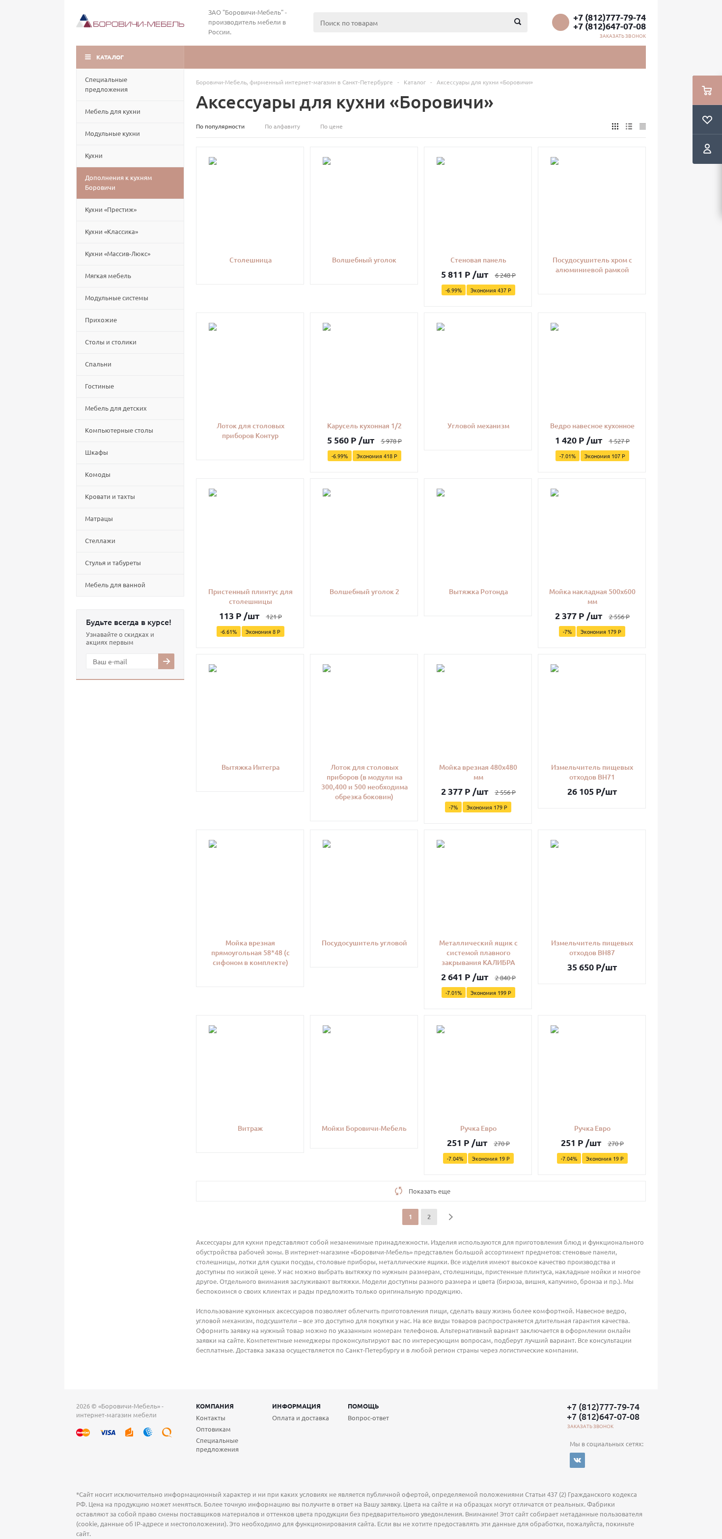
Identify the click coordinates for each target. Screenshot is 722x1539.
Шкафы (96, 452)
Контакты (210, 1417)
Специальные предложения (106, 84)
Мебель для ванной (115, 584)
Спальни (98, 364)
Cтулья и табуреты (113, 562)
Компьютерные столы (119, 430)
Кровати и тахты (110, 496)
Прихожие (101, 319)
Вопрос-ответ (368, 1417)
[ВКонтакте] (577, 1460)
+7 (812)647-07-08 (609, 26)
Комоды (98, 474)
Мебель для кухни (112, 111)
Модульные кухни (112, 133)
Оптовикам (213, 1429)
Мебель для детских (116, 408)
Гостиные (99, 386)
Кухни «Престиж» (111, 209)
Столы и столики (111, 342)
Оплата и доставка (300, 1417)
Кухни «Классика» (111, 231)
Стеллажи (100, 540)
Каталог (110, 57)
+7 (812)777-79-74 (609, 17)
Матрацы (99, 518)
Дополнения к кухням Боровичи (118, 182)
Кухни (94, 155)
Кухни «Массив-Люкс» (117, 253)
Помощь (363, 1406)
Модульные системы (116, 297)
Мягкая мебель (108, 275)
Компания (215, 1406)
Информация (296, 1406)
